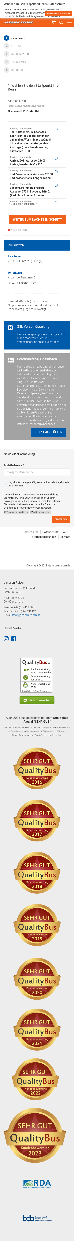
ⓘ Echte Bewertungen (42, 691)
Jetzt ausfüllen (48, 432)
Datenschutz (51, 532)
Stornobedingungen (44, 536)
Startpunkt (16, 38)
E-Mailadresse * (14, 465)
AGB (65, 532)
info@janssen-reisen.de (26, 614)
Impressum (31, 532)
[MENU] (69, 22)
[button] (37, 700)
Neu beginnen (18, 229)
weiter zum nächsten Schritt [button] (37, 219)
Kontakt (65, 536)
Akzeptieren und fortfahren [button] (58, 13)
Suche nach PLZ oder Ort (23, 111)
